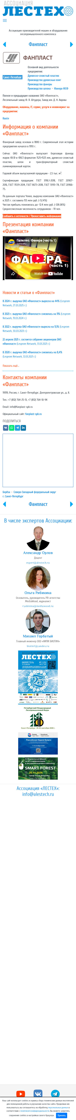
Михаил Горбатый (38, 636)
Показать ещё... (11, 365)
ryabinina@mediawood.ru (38, 605)
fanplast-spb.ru (33, 414)
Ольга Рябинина (38, 593)
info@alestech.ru (38, 794)
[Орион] (4, 46)
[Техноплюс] (71, 46)
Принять (62, 1115)
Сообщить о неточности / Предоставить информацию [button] (32, 216)
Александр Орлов (38, 553)
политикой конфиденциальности (34, 1111)
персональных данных (58, 1107)
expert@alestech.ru (38, 562)
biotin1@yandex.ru (38, 645)
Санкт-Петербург (12, 77)
